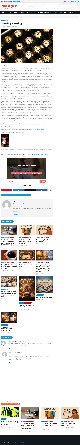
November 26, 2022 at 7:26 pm (18, 341)
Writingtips (28, 194)
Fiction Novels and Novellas (45, 12)
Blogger (16, 12)
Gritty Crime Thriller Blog (7, 194)
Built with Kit (27, 185)
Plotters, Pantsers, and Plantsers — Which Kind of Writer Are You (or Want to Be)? (8, 294)
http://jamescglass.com (22, 203)
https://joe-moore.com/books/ (38, 129)
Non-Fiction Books (69, 12)
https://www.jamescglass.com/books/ (40, 154)
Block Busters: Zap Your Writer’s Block (26, 306)
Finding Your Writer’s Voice (25, 265)
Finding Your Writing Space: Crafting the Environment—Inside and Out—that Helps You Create (44, 268)
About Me (9, 12)
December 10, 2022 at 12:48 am (19, 352)
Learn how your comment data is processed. (27, 401)
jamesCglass (9, 6)
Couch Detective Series (26, 12)
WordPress (17, 442)
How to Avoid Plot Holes (44, 297)
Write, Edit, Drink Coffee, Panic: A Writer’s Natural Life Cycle (9, 266)
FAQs (35, 12)
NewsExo (23, 442)
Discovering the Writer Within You (43, 240)
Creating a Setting (9, 17)
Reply (9, 348)
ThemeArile (29, 442)
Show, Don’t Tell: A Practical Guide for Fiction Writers (7, 328)
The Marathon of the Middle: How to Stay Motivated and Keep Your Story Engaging (8, 242)
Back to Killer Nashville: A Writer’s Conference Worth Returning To (9, 422)
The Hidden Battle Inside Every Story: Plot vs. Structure (27, 241)
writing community (19, 194)
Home (3, 12)
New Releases (58, 12)
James (4, 26)
